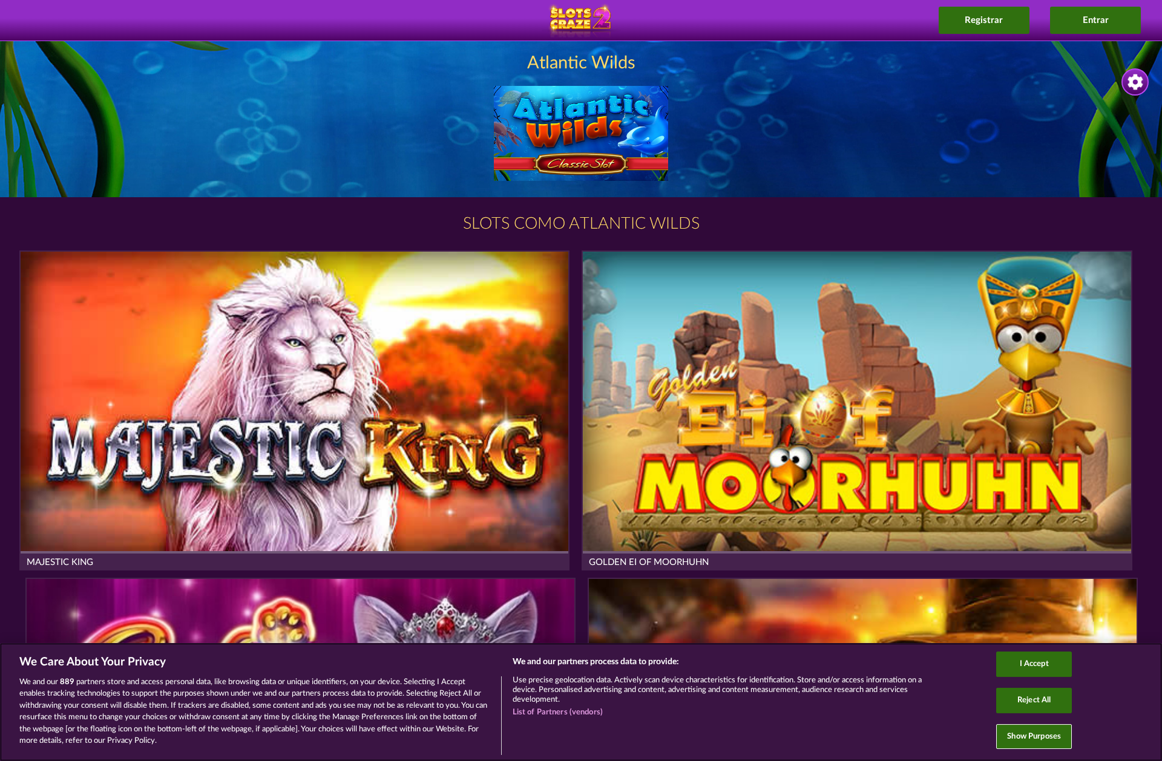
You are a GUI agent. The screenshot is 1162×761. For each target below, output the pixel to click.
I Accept (1034, 664)
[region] (581, 702)
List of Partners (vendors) (558, 712)
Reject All (1034, 700)
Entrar (1096, 20)
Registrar (984, 20)
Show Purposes (1034, 736)
